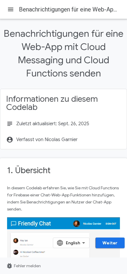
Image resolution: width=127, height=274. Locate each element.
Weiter (110, 242)
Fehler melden (23, 265)
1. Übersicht (29, 170)
